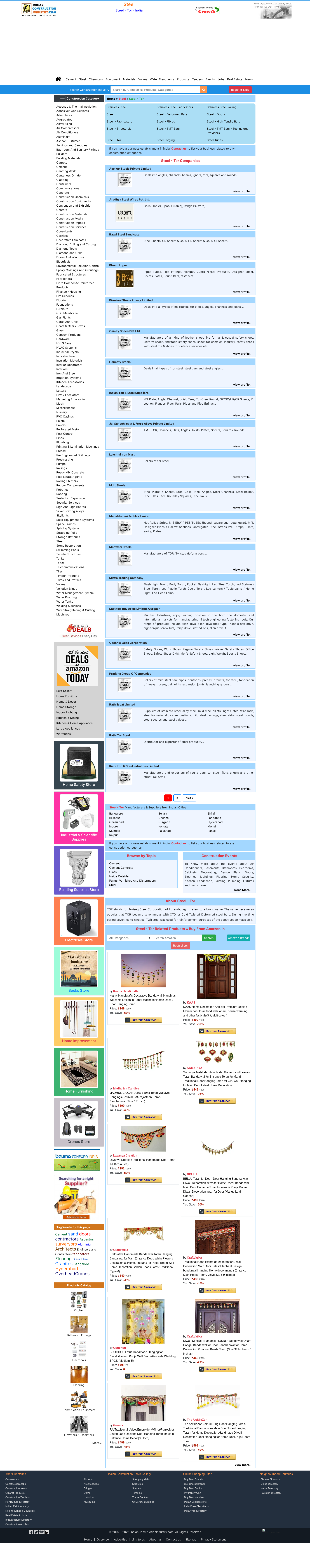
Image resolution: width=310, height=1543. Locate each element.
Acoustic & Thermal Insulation (76, 106)
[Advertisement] (155, 46)
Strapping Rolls (66, 532)
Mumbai (114, 830)
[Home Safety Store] (79, 762)
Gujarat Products (15, 1492)
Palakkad (164, 830)
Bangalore (116, 813)
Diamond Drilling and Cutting (76, 244)
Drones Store (79, 1141)
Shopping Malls (141, 1479)
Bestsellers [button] (180, 945)
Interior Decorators (69, 365)
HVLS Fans (63, 343)
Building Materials (68, 158)
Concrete (62, 192)
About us (155, 1539)
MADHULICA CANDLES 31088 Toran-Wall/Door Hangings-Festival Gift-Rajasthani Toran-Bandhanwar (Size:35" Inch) (140, 1097)
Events (210, 79)
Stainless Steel (116, 107)
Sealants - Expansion (70, 498)
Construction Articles (17, 1524)
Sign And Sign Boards (71, 507)
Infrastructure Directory (18, 1519)
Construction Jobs (15, 1483)
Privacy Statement (213, 1539)
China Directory (269, 1483)
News (249, 79)
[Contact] (207, 10)
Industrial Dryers (67, 352)
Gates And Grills (67, 322)
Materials (129, 79)
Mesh (60, 403)
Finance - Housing (68, 291)
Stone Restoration (68, 545)
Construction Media (69, 218)
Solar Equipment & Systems (75, 520)
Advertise (120, 1539)
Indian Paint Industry (17, 1506)
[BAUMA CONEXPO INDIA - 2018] (77, 1160)
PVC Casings (65, 416)
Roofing (61, 494)
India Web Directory (195, 1510)
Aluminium (63, 136)
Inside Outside (118, 876)
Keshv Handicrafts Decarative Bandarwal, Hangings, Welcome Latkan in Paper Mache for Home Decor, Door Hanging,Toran (142, 1000)
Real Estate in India (16, 1515)
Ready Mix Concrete (70, 472)
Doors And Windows (70, 257)
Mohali (212, 826)
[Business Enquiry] (76, 1197)
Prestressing (64, 459)
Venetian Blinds (66, 588)
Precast (61, 451)
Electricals (63, 261)
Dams (87, 1492)
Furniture (62, 309)
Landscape (63, 386)
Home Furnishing (78, 1091)
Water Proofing (66, 597)
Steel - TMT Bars (168, 128)
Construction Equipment (78, 1410)
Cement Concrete (121, 867)
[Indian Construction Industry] (39, 10)
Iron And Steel (66, 373)
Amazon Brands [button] (238, 938)
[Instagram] (41, 1532)
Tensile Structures (68, 554)
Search (208, 938)
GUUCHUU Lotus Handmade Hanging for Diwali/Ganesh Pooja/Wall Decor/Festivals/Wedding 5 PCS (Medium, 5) (142, 1356)
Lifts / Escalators (67, 395)
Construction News (16, 1488)
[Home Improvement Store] (79, 1018)
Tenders (197, 79)
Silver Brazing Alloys (70, 511)
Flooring (61, 300)
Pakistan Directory (271, 1492)
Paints (60, 421)
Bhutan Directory (270, 1479)
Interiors (61, 369)
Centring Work (66, 171)
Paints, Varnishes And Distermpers (132, 880)
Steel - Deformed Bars (172, 114)
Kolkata (163, 826)
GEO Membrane (67, 313)
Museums (89, 1501)
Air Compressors (67, 128)
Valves (142, 79)
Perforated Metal (67, 429)
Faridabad (214, 818)
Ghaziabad (116, 822)
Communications (67, 188)
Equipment (113, 79)
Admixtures (64, 115)
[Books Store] (79, 968)
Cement (71, 79)
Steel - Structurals (119, 128)
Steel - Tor (136, 98)
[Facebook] (31, 1532)
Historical (89, 1497)
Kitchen (79, 1310)
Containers (63, 184)
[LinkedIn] (46, 1532)
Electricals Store (79, 940)
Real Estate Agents (69, 476)
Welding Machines (68, 606)
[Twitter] (36, 1532)
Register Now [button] (240, 89)
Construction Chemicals (72, 197)
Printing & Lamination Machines (77, 446)
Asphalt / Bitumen (68, 141)
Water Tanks (64, 601)
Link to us (138, 1539)
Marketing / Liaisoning (71, 399)
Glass (60, 330)
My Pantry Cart (192, 1492)
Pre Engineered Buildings (73, 455)
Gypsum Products (68, 334)
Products (183, 79)
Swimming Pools (67, 550)
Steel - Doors (216, 114)
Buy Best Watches (194, 1497)
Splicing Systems (67, 528)
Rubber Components (70, 485)
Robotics (62, 489)
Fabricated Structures (71, 274)
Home (88, 1539)
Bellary (163, 813)
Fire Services (65, 296)
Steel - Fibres (166, 121)
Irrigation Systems (68, 377)
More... (97, 1443)
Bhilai (211, 813)
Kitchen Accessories (70, 382)
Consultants (64, 231)
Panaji (212, 830)
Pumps (60, 464)
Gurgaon (164, 822)
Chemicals (96, 79)
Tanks (60, 558)
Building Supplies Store (79, 890)
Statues (136, 1488)
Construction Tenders (17, 1497)
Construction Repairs (70, 223)
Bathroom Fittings (79, 1335)
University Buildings (143, 1501)
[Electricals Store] (79, 918)
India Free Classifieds (196, 1506)
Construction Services (71, 227)
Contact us (173, 1539)
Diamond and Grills (69, 253)
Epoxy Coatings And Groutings (77, 270)
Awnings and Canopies (71, 145)
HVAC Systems (66, 347)
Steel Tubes (215, 140)
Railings (61, 468)
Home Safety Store (79, 784)
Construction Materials (71, 214)
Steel (82, 79)
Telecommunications (70, 567)
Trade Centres (140, 1497)
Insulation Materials (69, 360)
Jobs (221, 79)
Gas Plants (63, 317)
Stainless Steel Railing (221, 107)
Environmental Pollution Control (78, 266)
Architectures (91, 1483)
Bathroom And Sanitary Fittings (77, 149)
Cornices (62, 235)
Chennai (163, 818)
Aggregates (64, 119)
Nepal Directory (269, 1488)
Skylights (62, 515)
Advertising (64, 124)
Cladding (62, 179)
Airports (88, 1479)
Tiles (59, 571)
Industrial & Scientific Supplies (79, 837)
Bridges (88, 1488)
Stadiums (137, 1483)
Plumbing (62, 442)
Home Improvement (79, 1041)
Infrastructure (65, 356)
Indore (113, 826)
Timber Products (67, 575)
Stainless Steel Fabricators (175, 107)
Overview (103, 1539)
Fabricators (64, 278)
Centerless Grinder (69, 175)
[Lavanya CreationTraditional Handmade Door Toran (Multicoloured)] (143, 1138)
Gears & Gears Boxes (70, 326)
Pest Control (64, 433)
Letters (61, 390)
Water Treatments (162, 79)
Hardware (63, 339)
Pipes (60, 438)
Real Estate (234, 79)
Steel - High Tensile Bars (223, 121)
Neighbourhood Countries (20, 1510)
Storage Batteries (68, 537)
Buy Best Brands (193, 1479)
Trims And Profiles (68, 580)
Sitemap (190, 1539)
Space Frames (66, 524)
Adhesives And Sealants (72, 111)
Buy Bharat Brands (194, 1483)
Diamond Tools (66, 248)
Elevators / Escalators (79, 1435)
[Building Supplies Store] (79, 867)
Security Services (68, 502)
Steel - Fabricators (119, 121)
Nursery (61, 412)
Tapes (60, 563)
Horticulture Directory (17, 1501)
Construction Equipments (73, 201)
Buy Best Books (193, 1488)
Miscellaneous (65, 408)
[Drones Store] (79, 1119)
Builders (61, 154)
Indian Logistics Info (195, 1501)
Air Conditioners (67, 132)
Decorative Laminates (71, 240)
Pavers (60, 425)
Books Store (79, 990)
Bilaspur (114, 818)
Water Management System (75, 593)
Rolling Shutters (67, 481)
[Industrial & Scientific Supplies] (79, 813)
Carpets (61, 162)
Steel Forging (166, 140)
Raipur (113, 835)
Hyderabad (215, 822)
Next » (189, 798)
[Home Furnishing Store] (79, 1069)
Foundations (64, 304)
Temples (137, 1492)
